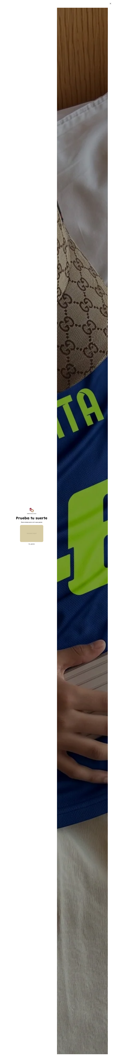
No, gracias (32, 544)
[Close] (110, 3)
